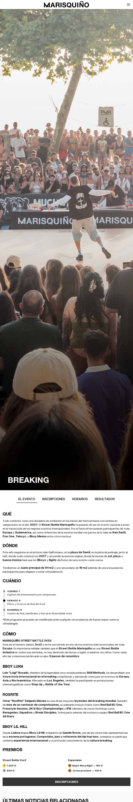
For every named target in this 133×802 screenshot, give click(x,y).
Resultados (105, 499)
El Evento (26, 499)
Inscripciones (53, 499)
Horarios (80, 499)
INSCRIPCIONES (66, 782)
